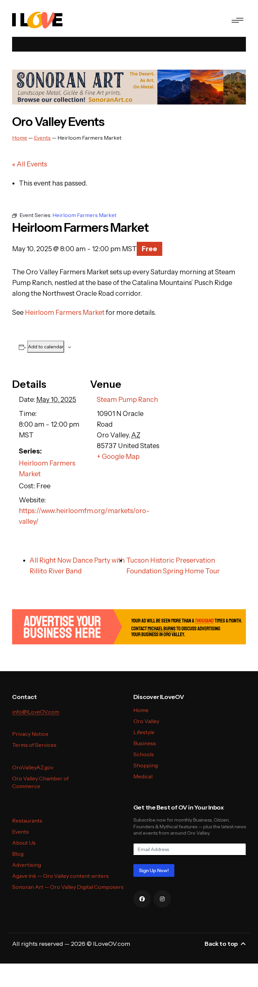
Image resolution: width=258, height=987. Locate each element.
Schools (143, 754)
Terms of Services (34, 745)
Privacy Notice (30, 733)
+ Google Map (118, 456)
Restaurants (27, 820)
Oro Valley (146, 721)
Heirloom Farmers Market (64, 312)
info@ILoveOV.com (35, 711)
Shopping (145, 765)
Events (20, 831)
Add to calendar (45, 347)
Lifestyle (144, 732)
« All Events (29, 164)
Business (144, 743)
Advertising (26, 864)
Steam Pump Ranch (127, 400)
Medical (143, 776)
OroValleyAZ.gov (32, 767)
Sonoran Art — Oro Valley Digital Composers (68, 887)
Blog (18, 853)
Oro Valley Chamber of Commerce (40, 782)
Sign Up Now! (154, 870)
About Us (24, 842)
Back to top (221, 943)
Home (140, 710)
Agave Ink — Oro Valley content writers (60, 875)
